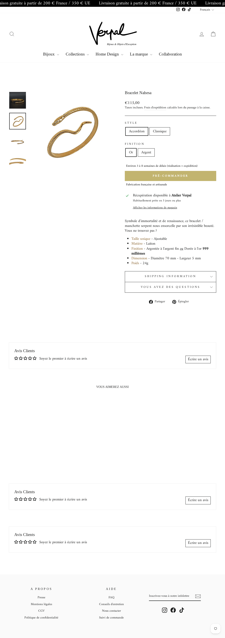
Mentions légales (41, 604)
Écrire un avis (198, 359)
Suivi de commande (111, 617)
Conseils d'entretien (111, 604)
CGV (41, 611)
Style (131, 123)
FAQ (111, 597)
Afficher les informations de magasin (155, 208)
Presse (41, 597)
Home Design (108, 54)
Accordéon (137, 131)
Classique (160, 131)
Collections (76, 54)
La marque (139, 54)
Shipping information (170, 276)
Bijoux (49, 54)
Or (131, 152)
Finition (135, 144)
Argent (146, 152)
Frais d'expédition (155, 108)
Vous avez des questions (170, 287)
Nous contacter (111, 611)
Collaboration (170, 54)
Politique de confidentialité (41, 617)
